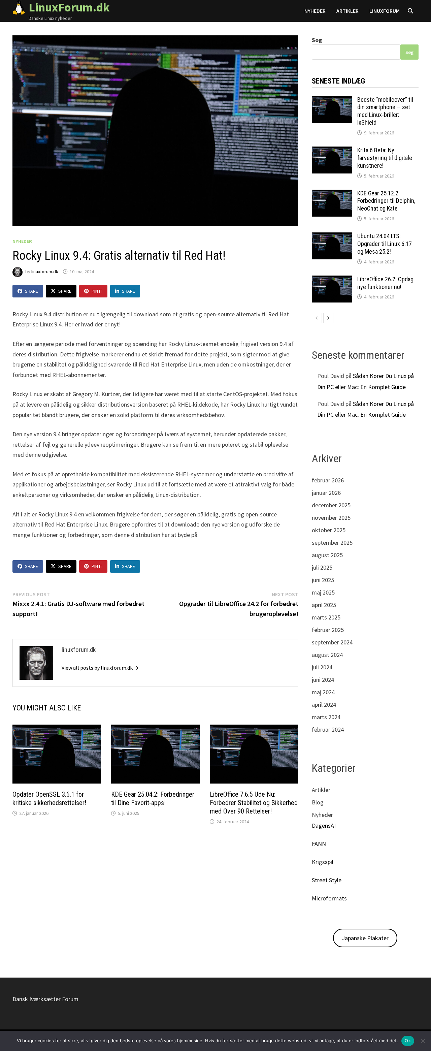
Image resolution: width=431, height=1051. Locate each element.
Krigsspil (322, 862)
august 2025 (327, 555)
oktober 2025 (328, 530)
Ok (408, 1040)
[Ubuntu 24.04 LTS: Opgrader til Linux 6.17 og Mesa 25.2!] (332, 237)
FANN (319, 844)
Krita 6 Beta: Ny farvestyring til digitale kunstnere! (384, 158)
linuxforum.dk (44, 271)
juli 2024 (322, 667)
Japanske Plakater (365, 938)
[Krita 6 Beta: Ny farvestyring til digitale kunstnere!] (332, 151)
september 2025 (332, 542)
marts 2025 (326, 617)
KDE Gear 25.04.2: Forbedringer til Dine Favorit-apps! (152, 798)
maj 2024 (323, 692)
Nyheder (315, 10)
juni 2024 (323, 679)
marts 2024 (326, 717)
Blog (318, 802)
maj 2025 (323, 592)
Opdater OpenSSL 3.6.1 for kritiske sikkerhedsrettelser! (49, 798)
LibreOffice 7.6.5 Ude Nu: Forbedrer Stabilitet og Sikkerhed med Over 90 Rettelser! (254, 802)
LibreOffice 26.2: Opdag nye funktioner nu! (385, 283)
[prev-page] (317, 318)
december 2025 (331, 505)
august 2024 (327, 655)
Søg (317, 40)
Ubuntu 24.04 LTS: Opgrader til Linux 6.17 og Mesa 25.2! (384, 243)
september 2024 (332, 642)
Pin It (97, 291)
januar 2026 (326, 493)
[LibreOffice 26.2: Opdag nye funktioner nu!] (332, 280)
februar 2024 (328, 729)
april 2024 (324, 704)
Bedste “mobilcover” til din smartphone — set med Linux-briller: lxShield (385, 111)
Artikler (347, 10)
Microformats (329, 898)
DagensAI (324, 825)
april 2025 (324, 605)
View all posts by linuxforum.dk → (100, 667)
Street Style (326, 880)
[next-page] (328, 318)
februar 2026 (328, 480)
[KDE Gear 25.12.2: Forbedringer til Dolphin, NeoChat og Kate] (332, 194)
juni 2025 (323, 580)
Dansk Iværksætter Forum (45, 999)
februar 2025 (328, 630)
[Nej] (422, 1041)
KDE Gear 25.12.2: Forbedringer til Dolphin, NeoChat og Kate (386, 201)
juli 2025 (322, 567)
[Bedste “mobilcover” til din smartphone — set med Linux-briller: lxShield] (332, 100)
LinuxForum (384, 10)
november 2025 (331, 517)
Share (31, 291)
